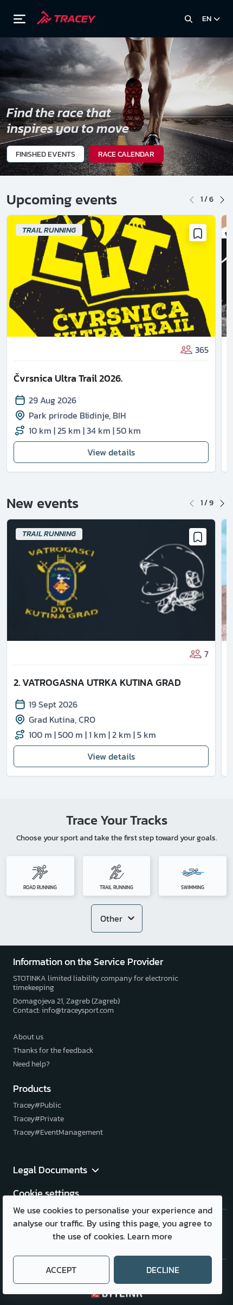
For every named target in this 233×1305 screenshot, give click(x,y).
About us (28, 1037)
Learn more (149, 1236)
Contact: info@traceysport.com (63, 1010)
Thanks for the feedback (53, 1050)
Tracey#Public (37, 1105)
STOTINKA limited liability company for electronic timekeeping (95, 983)
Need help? (31, 1064)
